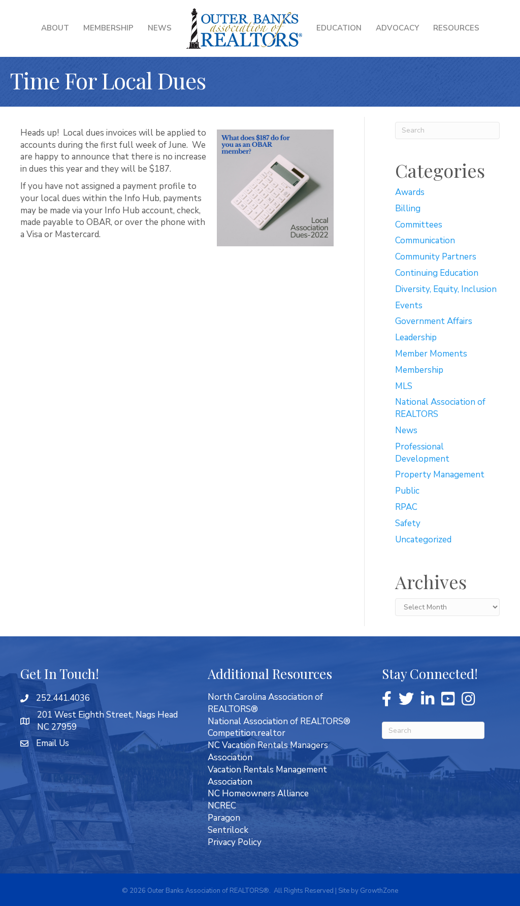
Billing (407, 208)
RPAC (406, 507)
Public (407, 491)
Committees (418, 225)
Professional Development (422, 453)
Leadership (416, 337)
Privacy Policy (235, 842)
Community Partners (435, 257)
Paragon (224, 818)
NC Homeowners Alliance (258, 793)
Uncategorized (423, 539)
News (160, 28)
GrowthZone (379, 890)
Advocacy (397, 28)
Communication (425, 240)
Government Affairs (433, 321)
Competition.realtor (246, 733)
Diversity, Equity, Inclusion (446, 289)
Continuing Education (436, 273)
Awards (410, 192)
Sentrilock (228, 830)
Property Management (439, 474)
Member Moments (431, 354)
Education (339, 28)
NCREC (222, 806)
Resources (456, 28)
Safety (407, 523)
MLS (403, 386)
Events (408, 305)
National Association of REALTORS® (279, 721)
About (55, 28)
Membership (108, 28)
